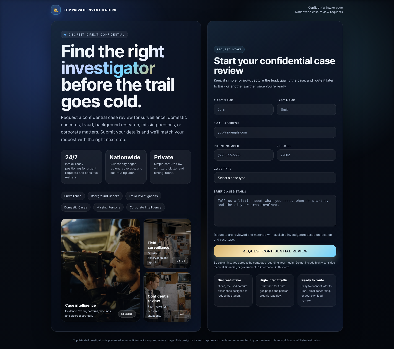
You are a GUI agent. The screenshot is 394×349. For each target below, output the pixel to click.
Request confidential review (275, 251)
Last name (286, 100)
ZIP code (284, 146)
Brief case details (230, 191)
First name (223, 100)
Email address (226, 123)
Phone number (226, 146)
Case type (222, 168)
